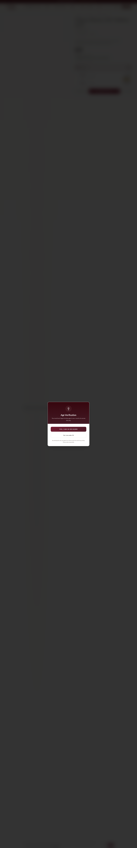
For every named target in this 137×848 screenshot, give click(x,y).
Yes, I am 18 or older (68, 429)
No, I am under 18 (68, 435)
